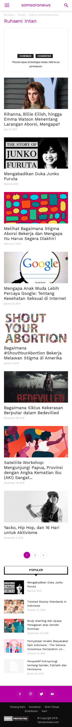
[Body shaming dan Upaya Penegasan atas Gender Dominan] (14, 626)
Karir (44, 711)
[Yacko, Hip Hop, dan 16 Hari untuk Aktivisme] (36, 506)
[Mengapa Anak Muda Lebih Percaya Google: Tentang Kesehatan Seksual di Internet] (36, 267)
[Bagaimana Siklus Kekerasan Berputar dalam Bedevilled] (36, 387)
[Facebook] (20, 694)
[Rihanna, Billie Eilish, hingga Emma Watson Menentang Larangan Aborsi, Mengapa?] (36, 93)
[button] (66, 5)
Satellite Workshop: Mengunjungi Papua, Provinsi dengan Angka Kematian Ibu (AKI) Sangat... (33, 470)
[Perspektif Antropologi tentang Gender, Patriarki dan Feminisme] (14, 666)
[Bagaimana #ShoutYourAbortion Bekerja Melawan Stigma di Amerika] (36, 327)
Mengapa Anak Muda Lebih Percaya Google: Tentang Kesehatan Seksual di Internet (35, 293)
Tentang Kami (17, 707)
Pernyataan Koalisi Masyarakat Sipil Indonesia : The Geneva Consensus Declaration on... (47, 645)
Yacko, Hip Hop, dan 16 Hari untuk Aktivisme (31, 530)
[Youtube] (52, 694)
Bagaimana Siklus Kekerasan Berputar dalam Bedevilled (33, 410)
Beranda (9, 15)
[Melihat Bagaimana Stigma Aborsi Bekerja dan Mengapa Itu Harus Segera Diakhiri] (36, 207)
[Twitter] (41, 694)
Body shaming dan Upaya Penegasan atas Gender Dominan (44, 624)
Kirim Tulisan (52, 707)
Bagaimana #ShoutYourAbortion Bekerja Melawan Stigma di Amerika (33, 352)
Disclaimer (35, 707)
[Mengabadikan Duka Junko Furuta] (36, 153)
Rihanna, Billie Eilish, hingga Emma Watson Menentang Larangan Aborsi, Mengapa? (33, 119)
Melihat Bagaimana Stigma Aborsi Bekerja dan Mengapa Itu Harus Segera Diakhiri (33, 233)
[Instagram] (31, 694)
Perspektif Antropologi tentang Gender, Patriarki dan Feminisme (47, 665)
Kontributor (31, 711)
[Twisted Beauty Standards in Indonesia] (14, 606)
